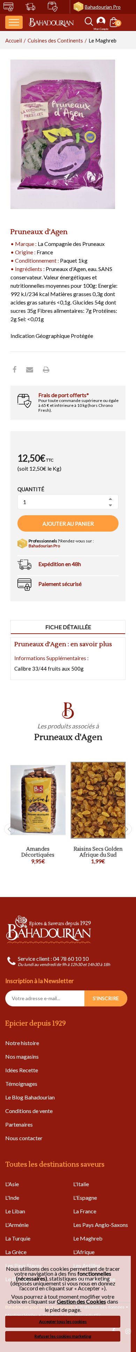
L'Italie (81, 1184)
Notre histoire (22, 1043)
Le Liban (15, 1211)
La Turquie (17, 1238)
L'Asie (12, 1184)
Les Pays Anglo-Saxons (100, 1224)
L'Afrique (84, 1252)
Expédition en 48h (59, 564)
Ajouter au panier (68, 523)
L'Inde (12, 1197)
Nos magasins (22, 1056)
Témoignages (21, 1083)
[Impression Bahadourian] (46, 369)
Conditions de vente (29, 1110)
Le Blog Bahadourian (30, 1097)
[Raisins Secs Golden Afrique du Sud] (98, 800)
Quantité (30, 489)
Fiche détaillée (68, 627)
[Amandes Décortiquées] (38, 800)
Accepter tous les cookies (63, 1321)
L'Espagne (85, 1197)
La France (84, 1211)
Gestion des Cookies (81, 1301)
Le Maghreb (88, 1238)
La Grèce (16, 1252)
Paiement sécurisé (60, 583)
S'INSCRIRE (106, 998)
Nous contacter (24, 1138)
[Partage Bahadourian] (29, 369)
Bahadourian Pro (103, 7)
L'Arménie (17, 1224)
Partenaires (19, 1124)
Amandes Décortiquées (37, 852)
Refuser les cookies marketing (63, 1336)
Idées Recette (21, 1070)
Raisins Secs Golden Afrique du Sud (98, 852)
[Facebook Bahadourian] (14, 369)
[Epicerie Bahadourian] (51, 22)
